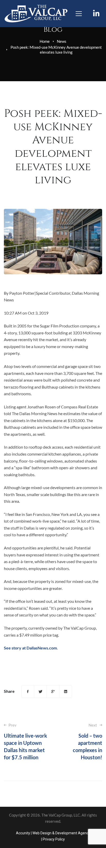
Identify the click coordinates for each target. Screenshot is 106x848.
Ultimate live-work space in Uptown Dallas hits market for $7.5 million (25, 741)
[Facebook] (27, 691)
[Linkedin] (65, 691)
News (61, 41)
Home (45, 41)
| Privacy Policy (53, 839)
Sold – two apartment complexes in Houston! (87, 741)
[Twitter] (40, 691)
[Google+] (53, 691)
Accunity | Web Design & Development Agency (53, 833)
